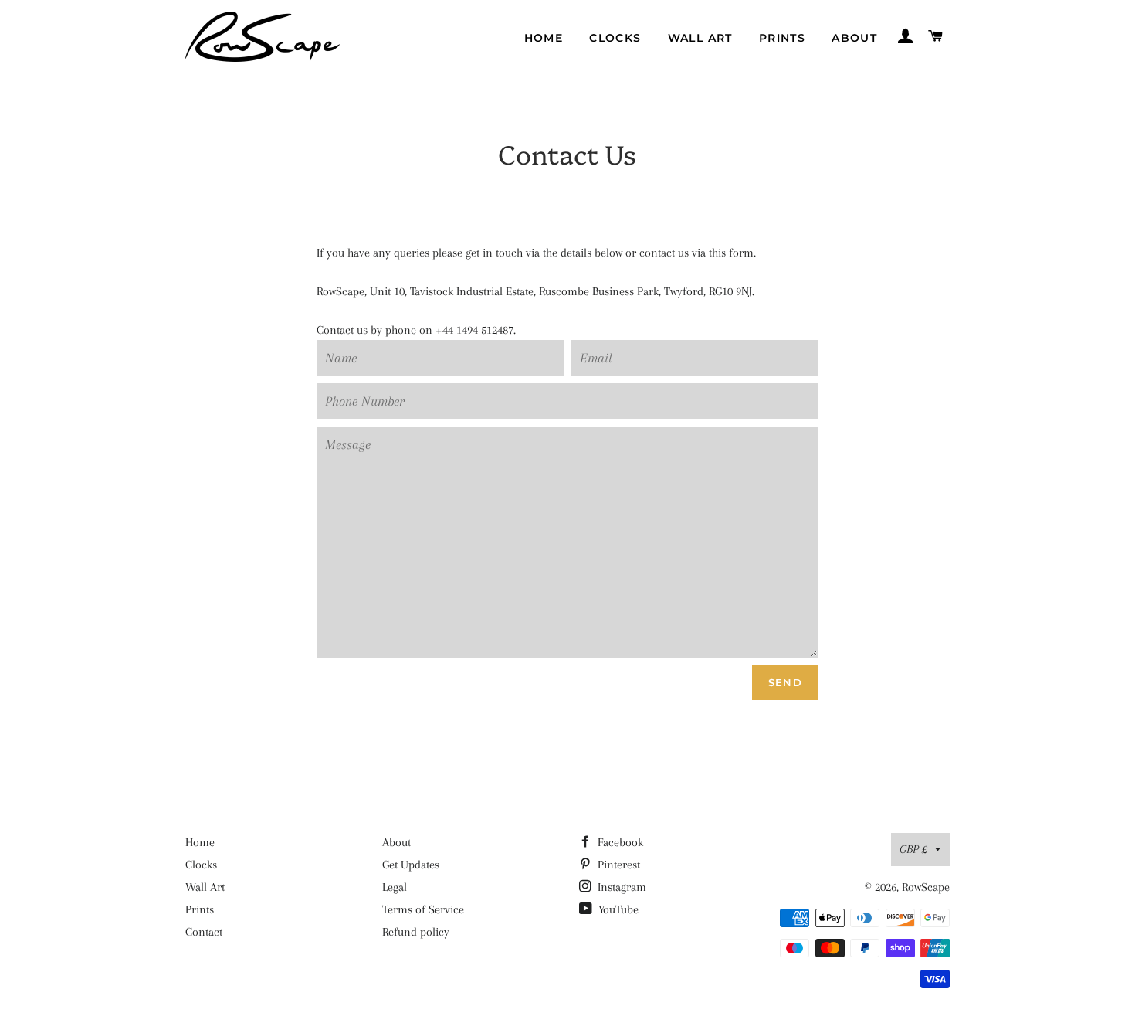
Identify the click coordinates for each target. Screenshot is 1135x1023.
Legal (394, 887)
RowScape (926, 887)
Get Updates (410, 865)
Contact (203, 932)
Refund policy (415, 932)
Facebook (619, 842)
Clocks (615, 38)
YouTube (617, 909)
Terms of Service (423, 909)
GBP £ (913, 849)
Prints (782, 38)
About (854, 38)
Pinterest (617, 865)
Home (544, 38)
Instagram (620, 887)
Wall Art (700, 38)
